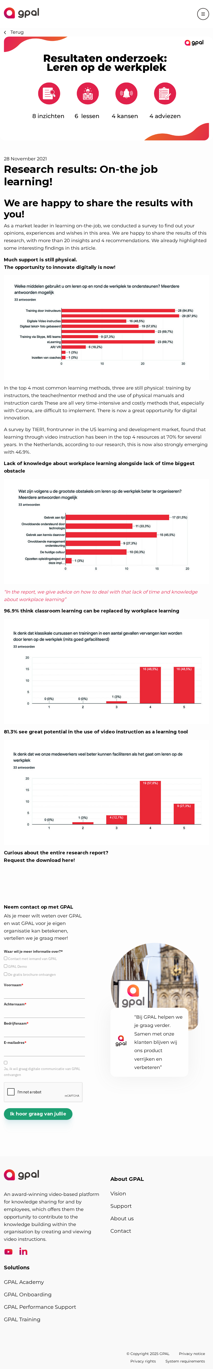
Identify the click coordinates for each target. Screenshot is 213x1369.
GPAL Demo (17, 966)
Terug (17, 32)
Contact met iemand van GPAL (32, 958)
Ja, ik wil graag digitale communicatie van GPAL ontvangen (42, 1071)
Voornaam (13, 985)
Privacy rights (143, 1361)
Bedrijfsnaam (16, 1023)
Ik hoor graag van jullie (38, 1114)
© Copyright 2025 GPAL (148, 1353)
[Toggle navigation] (203, 14)
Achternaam (15, 1004)
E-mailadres (15, 1042)
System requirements (185, 1361)
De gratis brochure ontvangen (32, 974)
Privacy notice (192, 1353)
